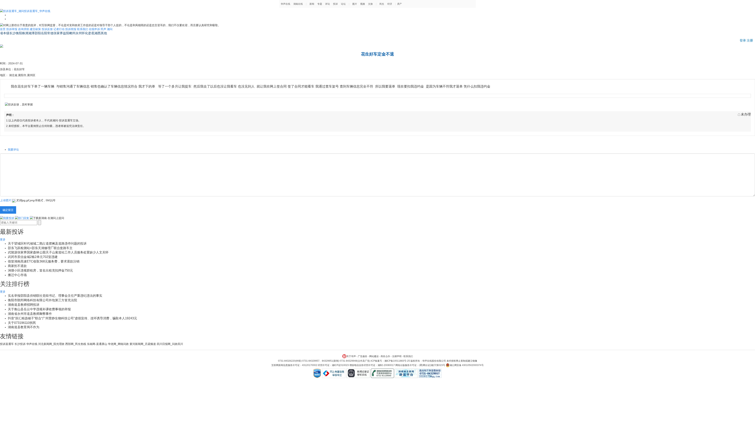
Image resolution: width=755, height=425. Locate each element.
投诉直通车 (7, 344)
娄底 (91, 33)
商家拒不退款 (17, 266)
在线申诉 (94, 29)
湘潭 (31, 33)
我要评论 (13, 149)
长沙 (12, 33)
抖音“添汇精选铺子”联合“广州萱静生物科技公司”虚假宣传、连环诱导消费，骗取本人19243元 (72, 318)
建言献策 (35, 29)
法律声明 (396, 356)
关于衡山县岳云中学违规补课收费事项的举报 (39, 309)
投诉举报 (11, 29)
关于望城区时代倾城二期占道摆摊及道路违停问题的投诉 (47, 243)
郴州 (72, 33)
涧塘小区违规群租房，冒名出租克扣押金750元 (40, 270)
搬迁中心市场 (17, 275)
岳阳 (44, 33)
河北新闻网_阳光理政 (51, 344)
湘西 (97, 33)
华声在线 (31, 344)
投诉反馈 (47, 29)
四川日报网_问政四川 (170, 344)
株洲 (25, 33)
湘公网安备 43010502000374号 (467, 365)
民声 (103, 29)
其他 (104, 33)
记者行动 (58, 29)
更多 (3, 239)
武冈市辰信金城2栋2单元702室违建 (33, 257)
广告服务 (362, 356)
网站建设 (374, 356)
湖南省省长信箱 (11, 38)
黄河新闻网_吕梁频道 (143, 344)
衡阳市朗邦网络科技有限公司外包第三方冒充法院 (42, 300)
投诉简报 (70, 29)
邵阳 (38, 33)
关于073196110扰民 (22, 322)
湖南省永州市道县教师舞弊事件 (30, 313)
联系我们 (82, 29)
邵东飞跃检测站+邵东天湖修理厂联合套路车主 (40, 248)
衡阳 (19, 33)
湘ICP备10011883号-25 (397, 360)
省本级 (4, 33)
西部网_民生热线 (75, 344)
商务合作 (385, 356)
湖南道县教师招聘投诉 (23, 304)
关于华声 (351, 356)
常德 (50, 33)
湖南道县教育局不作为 (23, 327)
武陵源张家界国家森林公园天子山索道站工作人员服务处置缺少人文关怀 (58, 252)
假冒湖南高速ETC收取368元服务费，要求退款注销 (43, 261)
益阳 (66, 33)
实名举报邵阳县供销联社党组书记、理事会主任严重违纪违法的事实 (55, 295)
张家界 (58, 33)
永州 (79, 33)
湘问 (109, 29)
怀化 (85, 33)
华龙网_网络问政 (118, 344)
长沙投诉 (20, 344)
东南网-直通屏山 (97, 344)
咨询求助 (23, 29)
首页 (3, 29)
